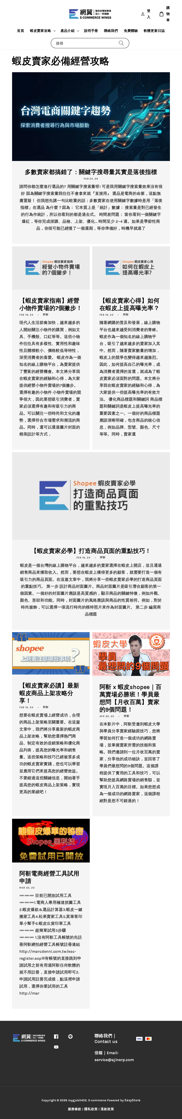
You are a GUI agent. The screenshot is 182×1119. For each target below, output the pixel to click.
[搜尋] (121, 43)
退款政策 (107, 1109)
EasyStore (132, 1100)
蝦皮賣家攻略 (40, 31)
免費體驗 (131, 31)
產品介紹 (68, 31)
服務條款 (74, 1109)
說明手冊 (91, 31)
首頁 (20, 31)
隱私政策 (91, 1109)
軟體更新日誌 (154, 31)
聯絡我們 (111, 31)
